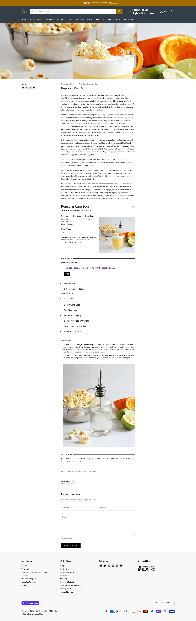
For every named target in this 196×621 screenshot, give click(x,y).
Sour (94, 471)
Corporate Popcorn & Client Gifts (34, 572)
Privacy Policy (65, 589)
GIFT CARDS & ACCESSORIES (88, 19)
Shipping (63, 579)
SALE (109, 19)
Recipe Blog (64, 569)
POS (23, 614)
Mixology (77, 471)
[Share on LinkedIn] (30, 87)
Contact (24, 566)
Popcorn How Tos (67, 572)
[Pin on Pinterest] (34, 87)
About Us (24, 575)
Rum (90, 471)
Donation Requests (28, 582)
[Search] (119, 11)
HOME (24, 19)
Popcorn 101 (65, 575)
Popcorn (85, 471)
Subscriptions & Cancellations (71, 585)
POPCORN (35, 19)
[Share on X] (26, 87)
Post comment (70, 545)
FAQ (62, 566)
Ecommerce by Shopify (36, 614)
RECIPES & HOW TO (124, 19)
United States (163, 603)
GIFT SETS (66, 19)
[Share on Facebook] (23, 87)
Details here (113, 3)
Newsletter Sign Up (28, 579)
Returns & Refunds (67, 582)
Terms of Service (66, 592)
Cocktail (70, 471)
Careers (24, 585)
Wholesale (25, 569)
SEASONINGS (50, 19)
